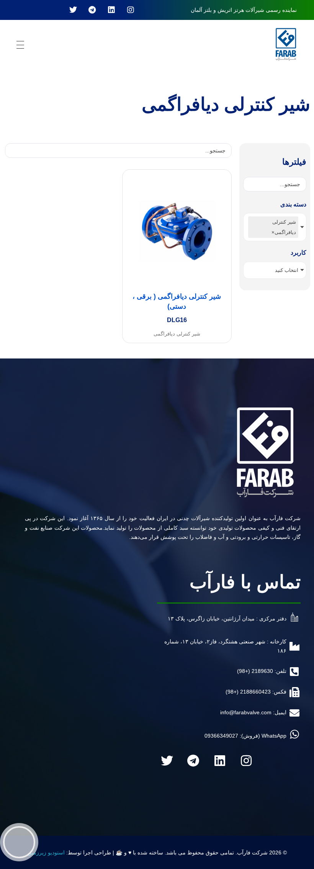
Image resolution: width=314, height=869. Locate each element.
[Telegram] (92, 10)
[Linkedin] (111, 10)
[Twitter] (73, 10)
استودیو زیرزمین (46, 852)
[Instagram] (130, 10)
